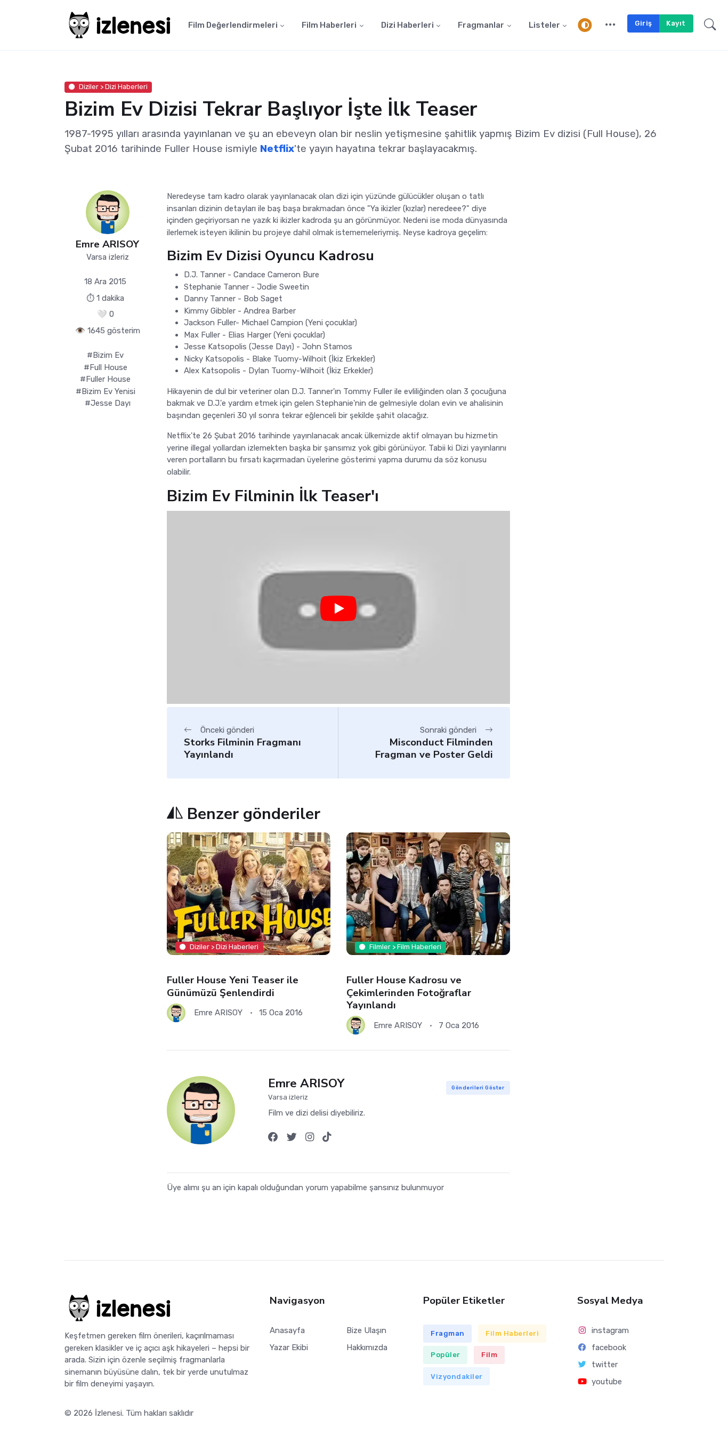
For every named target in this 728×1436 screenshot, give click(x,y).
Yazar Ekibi (289, 1347)
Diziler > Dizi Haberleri (113, 87)
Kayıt (676, 23)
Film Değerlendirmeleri (233, 25)
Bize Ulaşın (366, 1330)
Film (489, 1355)
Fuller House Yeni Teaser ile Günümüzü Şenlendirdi (232, 986)
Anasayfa (287, 1330)
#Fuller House (105, 379)
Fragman (448, 1333)
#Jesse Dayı (108, 403)
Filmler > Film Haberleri (405, 947)
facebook (609, 1347)
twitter (605, 1364)
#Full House (105, 367)
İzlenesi (108, 1413)
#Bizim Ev (105, 355)
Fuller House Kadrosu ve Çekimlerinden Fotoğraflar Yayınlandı (408, 992)
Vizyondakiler (457, 1377)
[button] (610, 25)
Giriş (643, 23)
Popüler (445, 1355)
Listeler (544, 25)
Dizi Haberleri (407, 25)
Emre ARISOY (107, 244)
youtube (607, 1381)
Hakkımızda (366, 1347)
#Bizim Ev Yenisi (105, 391)
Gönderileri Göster (477, 1087)
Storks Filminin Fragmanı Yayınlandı (242, 748)
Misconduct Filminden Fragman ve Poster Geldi (434, 748)
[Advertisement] (595, 367)
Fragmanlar (481, 25)
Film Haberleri (329, 25)
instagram (610, 1330)
